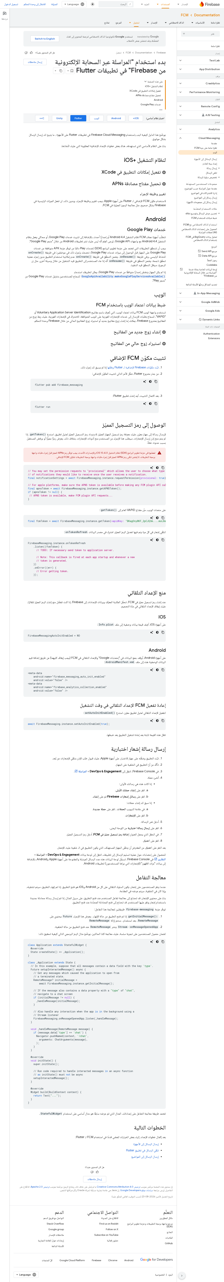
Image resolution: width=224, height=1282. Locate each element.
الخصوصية (160, 1274)
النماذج (170, 1232)
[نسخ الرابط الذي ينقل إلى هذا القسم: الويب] (150, 295)
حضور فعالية (112, 1240)
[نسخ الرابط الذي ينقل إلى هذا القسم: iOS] (155, 617)
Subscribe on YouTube (106, 1234)
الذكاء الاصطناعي (176, 22)
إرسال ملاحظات (35, 62)
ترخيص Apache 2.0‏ (40, 1186)
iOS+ (136, 118)
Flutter (78, 118)
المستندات (165, 4)
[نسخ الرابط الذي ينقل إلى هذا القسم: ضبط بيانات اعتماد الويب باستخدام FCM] (92, 305)
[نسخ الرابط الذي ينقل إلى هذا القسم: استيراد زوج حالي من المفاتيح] (106, 344)
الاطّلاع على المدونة (109, 1218)
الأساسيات (200, 22)
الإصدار (184, 4)
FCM (184, 15)
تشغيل (136, 22)
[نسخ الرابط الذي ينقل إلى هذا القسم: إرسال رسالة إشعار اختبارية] (107, 749)
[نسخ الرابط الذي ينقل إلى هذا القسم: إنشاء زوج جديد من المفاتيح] (110, 332)
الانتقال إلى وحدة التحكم (35, 4)
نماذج (106, 22)
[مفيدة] (31, 52)
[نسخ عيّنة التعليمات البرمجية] (156, 381)
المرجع (119, 22)
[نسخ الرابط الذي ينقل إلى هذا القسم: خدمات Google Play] (123, 230)
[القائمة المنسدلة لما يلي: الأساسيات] (191, 22)
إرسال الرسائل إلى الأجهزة (146, 1144)
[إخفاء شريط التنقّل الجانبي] (181, 1275)
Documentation (207, 15)
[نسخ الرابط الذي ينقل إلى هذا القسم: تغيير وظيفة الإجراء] (136, 194)
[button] (203, 60)
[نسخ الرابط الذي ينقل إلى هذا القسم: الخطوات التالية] (130, 1128)
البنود (170, 1274)
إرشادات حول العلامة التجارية (51, 1240)
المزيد (146, 4)
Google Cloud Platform (72, 1260)
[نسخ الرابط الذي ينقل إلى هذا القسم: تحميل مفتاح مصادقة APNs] (108, 184)
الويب (96, 118)
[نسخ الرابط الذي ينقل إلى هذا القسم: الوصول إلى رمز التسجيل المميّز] (98, 425)
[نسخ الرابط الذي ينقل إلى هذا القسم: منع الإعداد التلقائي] (124, 593)
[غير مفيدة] (26, 52)
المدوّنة (54, 4)
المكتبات (169, 1237)
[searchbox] (200, 34)
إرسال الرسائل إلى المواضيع (145, 1157)
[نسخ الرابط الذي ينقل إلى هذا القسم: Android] (141, 220)
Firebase (161, 52)
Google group (56, 1229)
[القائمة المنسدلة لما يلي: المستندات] (156, 4)
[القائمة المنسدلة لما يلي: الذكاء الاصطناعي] (164, 22)
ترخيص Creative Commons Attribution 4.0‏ (118, 1186)
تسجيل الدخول (11, 4)
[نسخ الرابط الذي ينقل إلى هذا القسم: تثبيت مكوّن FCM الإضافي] (106, 358)
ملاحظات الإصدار (56, 1234)
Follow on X (112, 1229)
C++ (42, 118)
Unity (59, 118)
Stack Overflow (55, 1223)
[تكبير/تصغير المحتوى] (145, 81)
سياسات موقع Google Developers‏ (136, 1190)
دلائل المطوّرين (166, 1218)
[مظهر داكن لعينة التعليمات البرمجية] (150, 381)
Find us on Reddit (108, 1223)
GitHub (169, 1243)
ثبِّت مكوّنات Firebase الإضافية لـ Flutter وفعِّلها (133, 367)
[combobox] (116, 4)
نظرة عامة (215, 22)
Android (116, 118)
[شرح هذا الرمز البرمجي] (145, 381)
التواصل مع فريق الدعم (53, 1218)
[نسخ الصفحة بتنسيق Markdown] (61, 71)
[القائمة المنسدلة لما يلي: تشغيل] (129, 22)
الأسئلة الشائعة (58, 1246)
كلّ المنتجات (47, 1260)
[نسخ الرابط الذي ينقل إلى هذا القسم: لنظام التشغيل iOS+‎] (120, 160)
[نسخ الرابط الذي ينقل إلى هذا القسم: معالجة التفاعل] (132, 878)
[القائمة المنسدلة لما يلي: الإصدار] (177, 4)
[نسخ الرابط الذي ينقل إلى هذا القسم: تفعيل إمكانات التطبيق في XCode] (98, 172)
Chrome (112, 1260)
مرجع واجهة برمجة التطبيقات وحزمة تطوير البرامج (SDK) (150, 1225)
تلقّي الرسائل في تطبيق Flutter (142, 1150)
